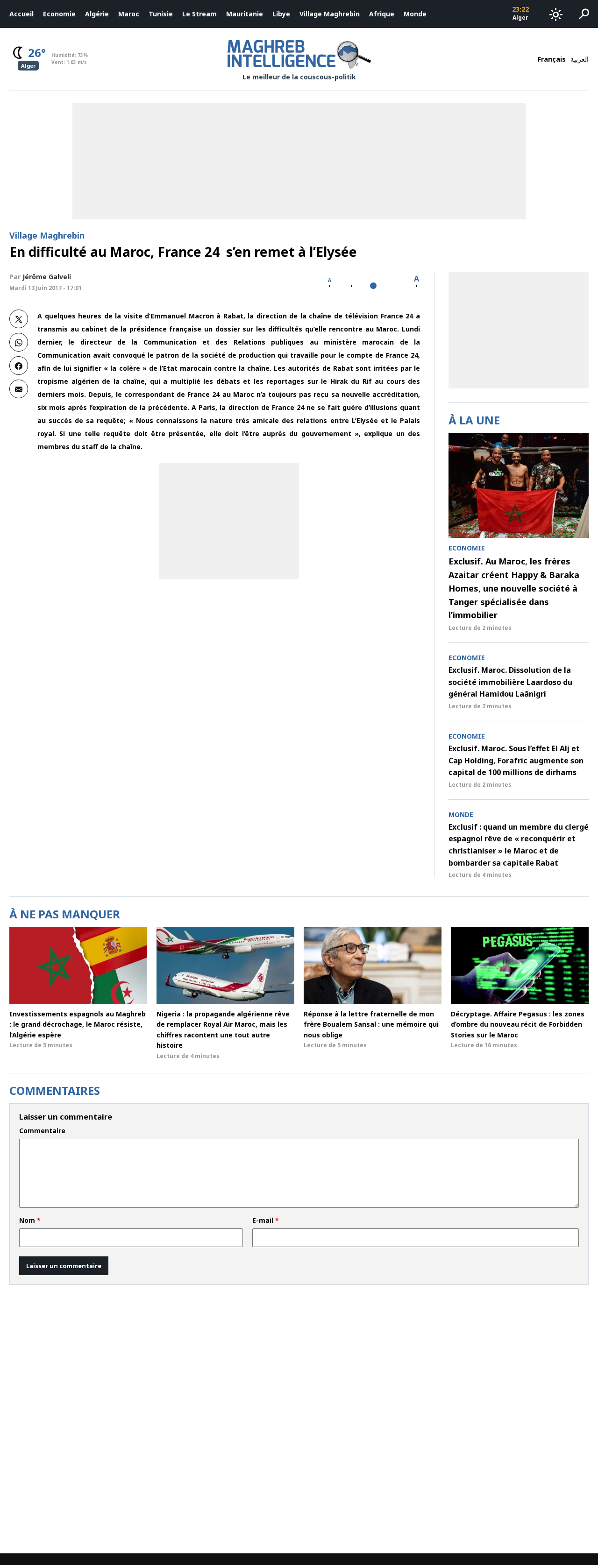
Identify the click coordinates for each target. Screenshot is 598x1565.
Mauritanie (244, 13)
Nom (30, 1220)
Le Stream (199, 13)
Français (552, 59)
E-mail (265, 1220)
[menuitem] (21, 14)
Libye (281, 13)
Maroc (128, 13)
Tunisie (161, 13)
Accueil (21, 13)
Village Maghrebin (329, 13)
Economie (59, 13)
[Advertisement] (229, 521)
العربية (579, 59)
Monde (415, 13)
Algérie (97, 13)
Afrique (381, 13)
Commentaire (42, 1131)
